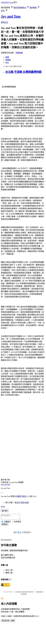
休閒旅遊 (19, 53)
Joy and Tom (11, 16)
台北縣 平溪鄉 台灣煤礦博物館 (23, 71)
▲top (3, 506)
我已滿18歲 (5, 620)
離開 (12, 620)
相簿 (7, 57)
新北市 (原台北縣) (22, 502)
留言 (24, 496)
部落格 (8, 60)
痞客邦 (19, 496)
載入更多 (5, 511)
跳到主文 (4, 22)
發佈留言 (5, 524)
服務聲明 (24, 594)
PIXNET (10, 592)
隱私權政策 (39, 592)
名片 (7, 62)
